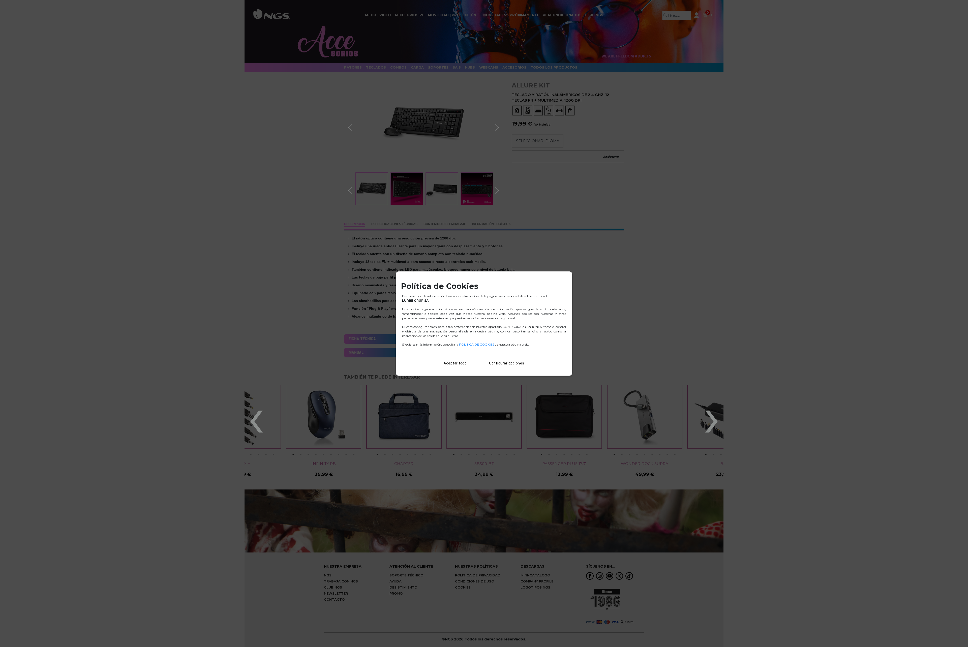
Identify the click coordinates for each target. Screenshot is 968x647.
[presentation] (256, 414)
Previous (350, 126)
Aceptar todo (455, 363)
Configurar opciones (506, 363)
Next (497, 126)
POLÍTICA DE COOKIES (476, 344)
